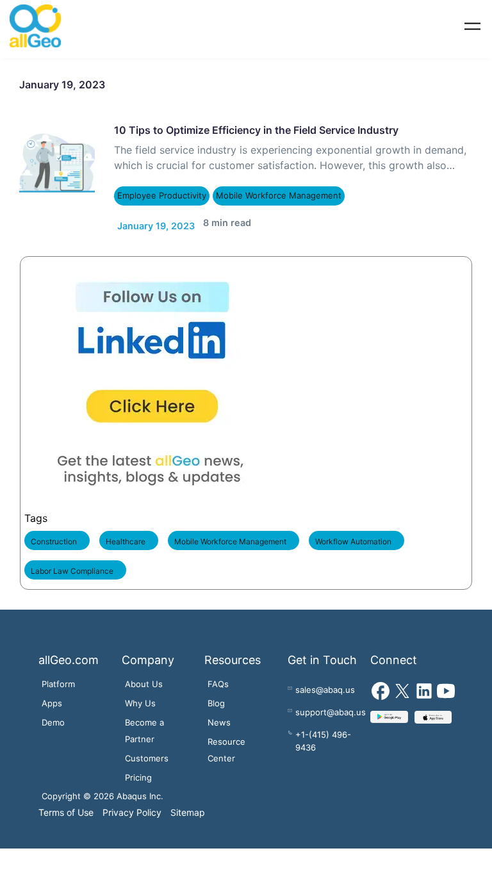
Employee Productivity (160, 195)
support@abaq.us (330, 706)
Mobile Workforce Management (273, 195)
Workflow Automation (353, 535)
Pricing (138, 771)
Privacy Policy (131, 805)
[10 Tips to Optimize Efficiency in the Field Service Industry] (57, 161)
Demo (53, 716)
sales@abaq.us (325, 683)
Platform (58, 677)
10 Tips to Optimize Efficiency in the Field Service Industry (256, 130)
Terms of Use (66, 805)
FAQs (218, 677)
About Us (144, 677)
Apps (52, 697)
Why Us (140, 697)
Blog (216, 697)
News (219, 716)
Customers (146, 752)
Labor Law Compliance (72, 565)
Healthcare (125, 535)
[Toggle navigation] (472, 26)
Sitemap (187, 805)
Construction (54, 535)
